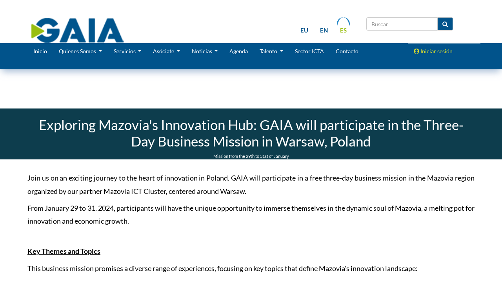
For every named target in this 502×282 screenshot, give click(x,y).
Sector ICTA (309, 51)
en (324, 30)
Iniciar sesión (436, 51)
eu (304, 30)
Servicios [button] (125, 51)
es (343, 30)
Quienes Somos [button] (78, 51)
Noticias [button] (202, 51)
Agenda (238, 51)
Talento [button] (269, 51)
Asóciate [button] (164, 51)
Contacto (347, 51)
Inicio (40, 51)
